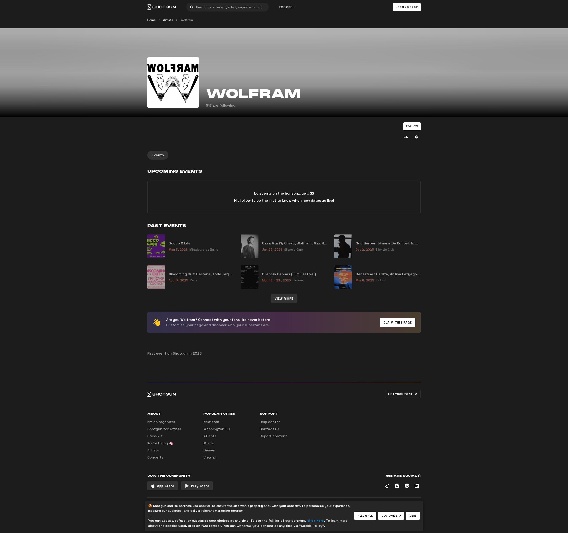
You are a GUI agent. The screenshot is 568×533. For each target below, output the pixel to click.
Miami (208, 443)
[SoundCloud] (406, 137)
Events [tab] (158, 155)
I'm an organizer (161, 422)
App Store (165, 486)
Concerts (155, 457)
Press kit (154, 436)
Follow (412, 126)
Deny (412, 515)
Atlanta (210, 436)
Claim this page (397, 322)
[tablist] (284, 155)
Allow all (365, 515)
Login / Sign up (407, 7)
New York (211, 422)
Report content (273, 436)
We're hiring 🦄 (160, 443)
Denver (209, 450)
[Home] (161, 7)
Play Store (200, 486)
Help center (270, 422)
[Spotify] (417, 137)
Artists (168, 20)
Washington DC (216, 429)
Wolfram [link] (187, 20)
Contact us (269, 429)
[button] (412, 126)
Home (151, 20)
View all (210, 457)
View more (284, 299)
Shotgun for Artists (164, 429)
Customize (389, 515)
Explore (285, 7)
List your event (400, 394)
